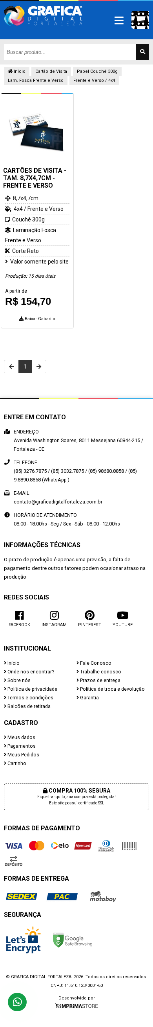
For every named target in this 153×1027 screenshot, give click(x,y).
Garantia (89, 698)
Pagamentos (21, 746)
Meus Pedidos (22, 755)
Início (19, 71)
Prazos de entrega (99, 680)
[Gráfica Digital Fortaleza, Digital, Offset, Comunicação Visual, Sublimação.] (43, 29)
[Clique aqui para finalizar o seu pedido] (140, 20)
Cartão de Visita (51, 71)
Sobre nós (18, 680)
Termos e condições (29, 698)
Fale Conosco (95, 663)
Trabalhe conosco (100, 672)
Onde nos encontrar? (30, 672)
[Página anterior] (11, 366)
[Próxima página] (38, 366)
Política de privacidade (31, 689)
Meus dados (20, 737)
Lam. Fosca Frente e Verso (36, 80)
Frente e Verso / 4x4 (94, 80)
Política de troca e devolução (112, 689)
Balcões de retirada (28, 706)
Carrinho (16, 763)
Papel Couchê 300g (97, 71)
